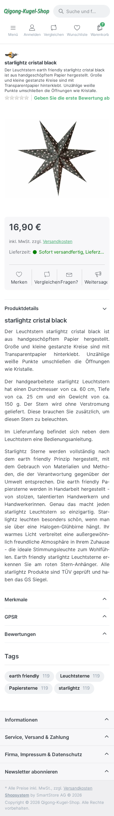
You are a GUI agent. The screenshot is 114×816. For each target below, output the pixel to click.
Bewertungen (20, 634)
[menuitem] (29, 676)
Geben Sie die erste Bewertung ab (71, 98)
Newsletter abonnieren (31, 772)
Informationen (21, 720)
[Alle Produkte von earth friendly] (12, 54)
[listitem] (57, 158)
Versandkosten (57, 241)
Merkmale (16, 599)
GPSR (11, 617)
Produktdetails (22, 308)
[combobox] (81, 11)
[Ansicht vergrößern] (57, 158)
